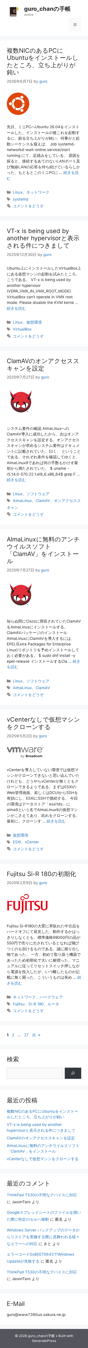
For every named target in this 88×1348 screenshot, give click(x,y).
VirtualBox (22, 329)
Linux (18, 192)
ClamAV (43, 500)
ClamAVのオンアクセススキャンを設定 (43, 364)
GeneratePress (44, 1341)
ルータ (53, 1004)
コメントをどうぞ (28, 206)
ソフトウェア (37, 494)
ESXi (17, 842)
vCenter (32, 842)
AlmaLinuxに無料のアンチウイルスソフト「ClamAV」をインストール (43, 550)
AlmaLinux (22, 500)
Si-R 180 (36, 1004)
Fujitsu (19, 1004)
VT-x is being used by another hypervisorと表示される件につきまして (43, 238)
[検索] (73, 1073)
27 (26, 1035)
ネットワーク (37, 192)
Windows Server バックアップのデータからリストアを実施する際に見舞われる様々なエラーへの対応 (43, 1237)
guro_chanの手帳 (47, 8)
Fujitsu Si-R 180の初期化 (41, 874)
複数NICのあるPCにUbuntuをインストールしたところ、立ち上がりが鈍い (43, 61)
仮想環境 (34, 322)
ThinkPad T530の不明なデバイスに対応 (42, 1195)
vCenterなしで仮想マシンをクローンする (43, 723)
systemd (20, 199)
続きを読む (16, 308)
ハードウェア (51, 997)
